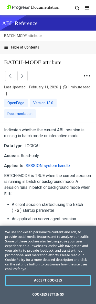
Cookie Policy (15, 259)
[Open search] (77, 7)
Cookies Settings (48, 294)
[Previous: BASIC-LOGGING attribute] (10, 75)
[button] (48, 47)
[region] (48, 265)
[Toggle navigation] (87, 7)
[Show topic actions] (87, 76)
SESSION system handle (48, 165)
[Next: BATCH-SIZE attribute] (22, 75)
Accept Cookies (48, 280)
